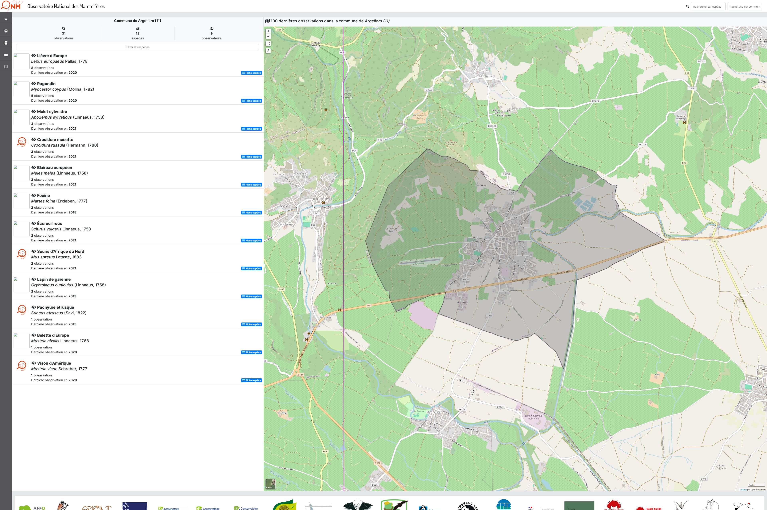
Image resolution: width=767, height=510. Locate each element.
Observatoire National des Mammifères (66, 6)
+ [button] (268, 31)
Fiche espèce (253, 72)
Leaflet (743, 489)
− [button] (268, 36)
